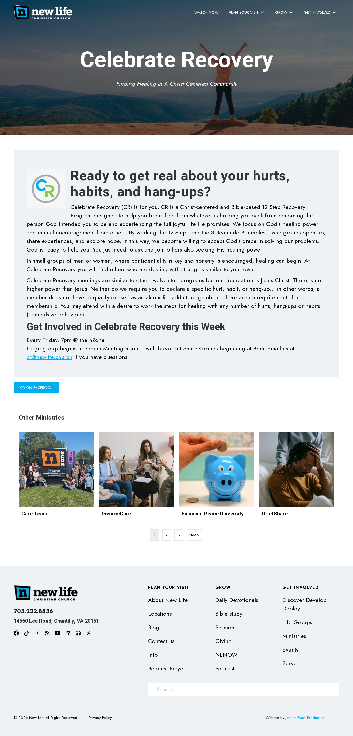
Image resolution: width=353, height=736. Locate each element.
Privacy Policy (100, 718)
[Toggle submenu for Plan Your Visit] (262, 12)
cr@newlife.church (49, 357)
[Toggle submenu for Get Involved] (334, 12)
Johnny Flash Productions (306, 718)
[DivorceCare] (136, 479)
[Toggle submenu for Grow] (291, 12)
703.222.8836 (33, 611)
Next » (194, 534)
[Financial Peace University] (216, 479)
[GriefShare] (296, 479)
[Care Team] (56, 479)
